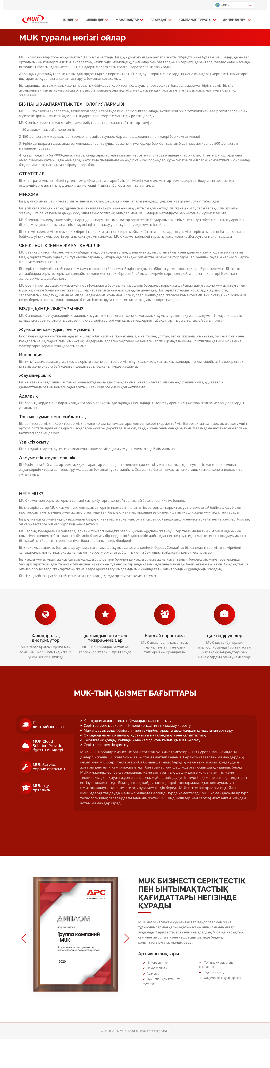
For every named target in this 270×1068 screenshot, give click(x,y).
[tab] (45, 724)
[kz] (35, 19)
